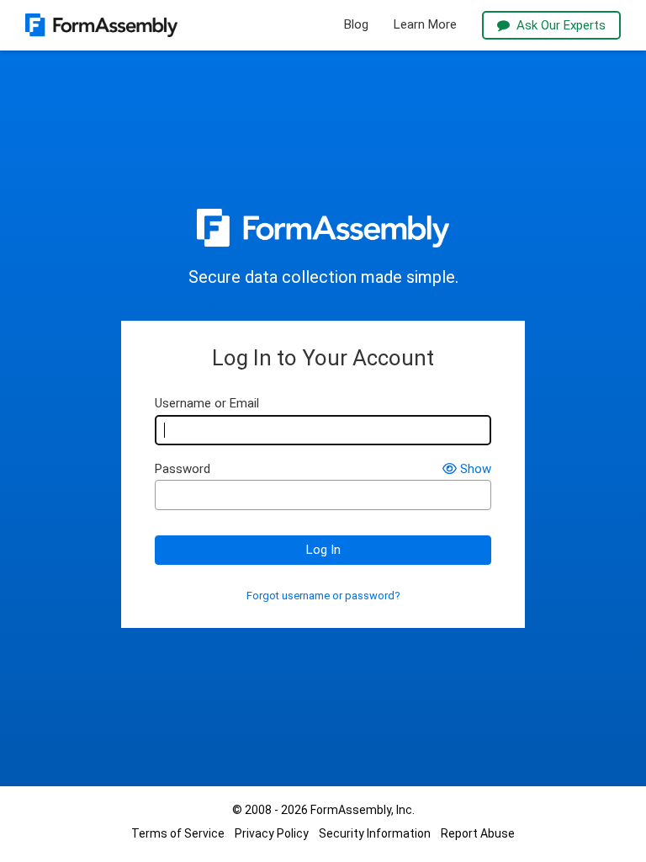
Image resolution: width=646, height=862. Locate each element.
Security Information (375, 833)
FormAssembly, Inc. (362, 810)
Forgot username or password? (323, 596)
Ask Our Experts (561, 25)
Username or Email (207, 403)
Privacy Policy (272, 833)
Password (182, 469)
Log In (323, 549)
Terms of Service (178, 833)
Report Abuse (478, 833)
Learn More (425, 25)
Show (475, 469)
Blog (356, 25)
